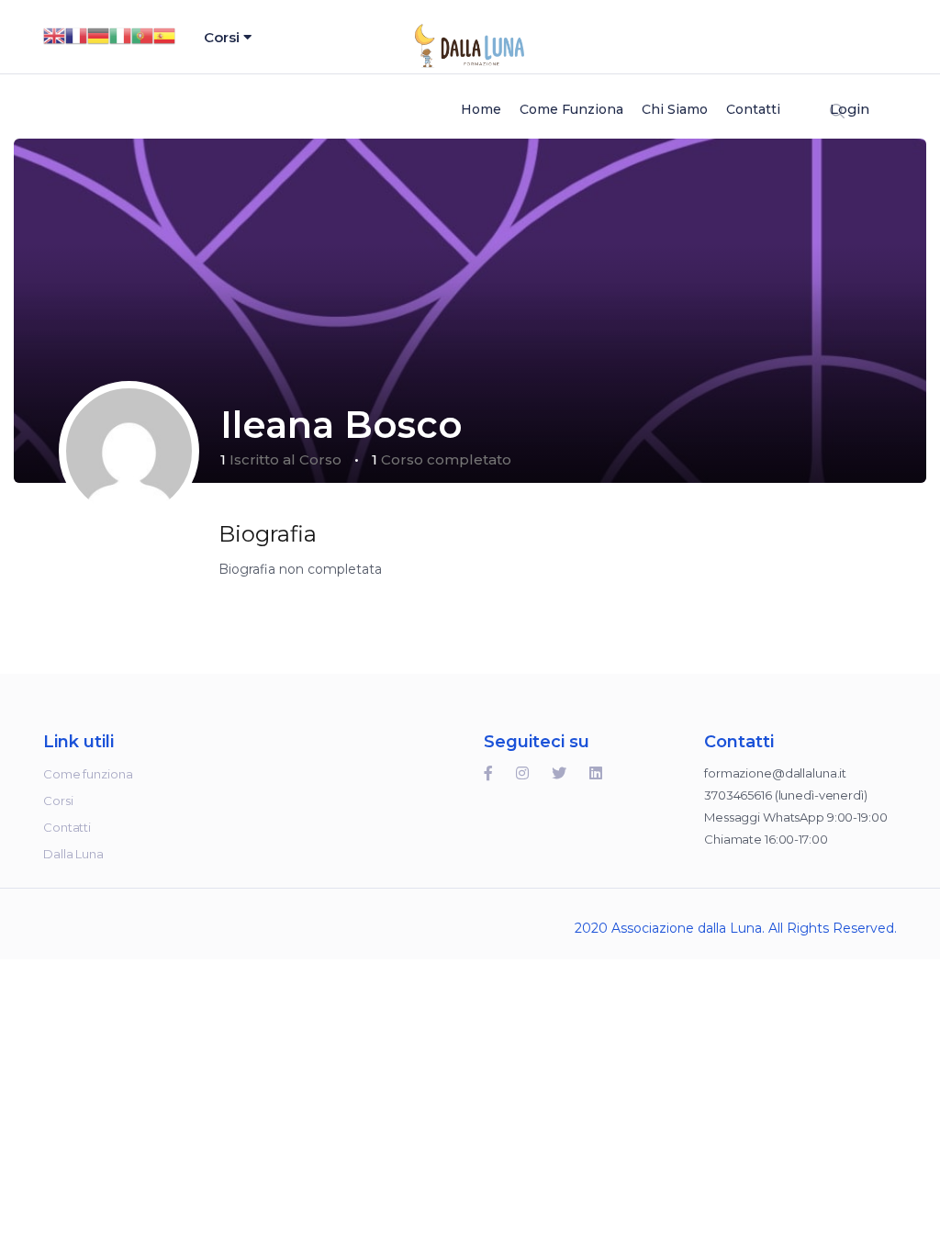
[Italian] (120, 34)
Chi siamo (675, 109)
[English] (54, 34)
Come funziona (571, 109)
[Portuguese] (142, 34)
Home (481, 109)
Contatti (753, 109)
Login (849, 109)
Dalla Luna (73, 853)
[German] (98, 34)
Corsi (223, 37)
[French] (76, 34)
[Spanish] (164, 34)
